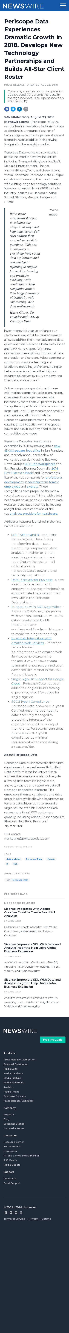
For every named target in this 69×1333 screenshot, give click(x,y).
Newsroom (10, 1151)
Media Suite (11, 1068)
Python (50, 859)
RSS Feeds (10, 1160)
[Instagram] (21, 1212)
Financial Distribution (16, 1064)
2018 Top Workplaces (40, 464)
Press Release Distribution (19, 1059)
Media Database (13, 1073)
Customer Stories (14, 1123)
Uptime (46, 1218)
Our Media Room (14, 1128)
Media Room (11, 1091)
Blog (6, 1119)
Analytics (9, 1087)
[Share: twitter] (13, 109)
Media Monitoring (14, 1082)
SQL (15, 864)
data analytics (13, 859)
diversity (32, 486)
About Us (9, 1114)
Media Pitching (12, 1077)
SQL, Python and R (25, 534)
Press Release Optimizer (18, 1100)
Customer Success (15, 1096)
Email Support (12, 1183)
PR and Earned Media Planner (21, 1155)
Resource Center (14, 1141)
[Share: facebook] (7, 109)
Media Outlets (12, 1164)
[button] (63, 5)
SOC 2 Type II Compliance (30, 701)
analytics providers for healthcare (33, 513)
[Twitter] (11, 1212)
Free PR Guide (52, 1039)
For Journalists (12, 1146)
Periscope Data (34, 859)
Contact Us (10, 1178)
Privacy (33, 1218)
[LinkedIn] (16, 1212)
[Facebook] (6, 1212)
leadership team (36, 482)
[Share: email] (26, 109)
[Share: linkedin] (20, 109)
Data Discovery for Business (31, 580)
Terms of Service (14, 1218)
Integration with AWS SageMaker (36, 607)
